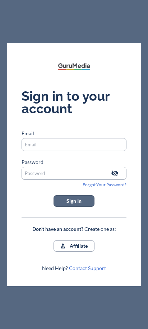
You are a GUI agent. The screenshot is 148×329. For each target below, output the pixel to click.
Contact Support (87, 268)
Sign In (74, 201)
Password (32, 162)
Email (28, 133)
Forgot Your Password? (104, 184)
